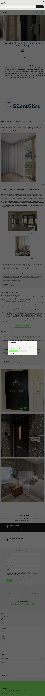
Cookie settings (12, 353)
